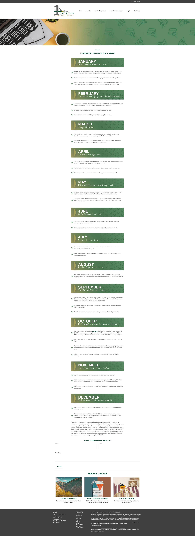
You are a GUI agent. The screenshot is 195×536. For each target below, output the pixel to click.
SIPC (124, 528)
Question (57, 453)
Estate (77, 517)
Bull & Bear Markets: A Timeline (97, 498)
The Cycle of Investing (126, 498)
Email (100, 443)
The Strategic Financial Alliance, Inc (107, 528)
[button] (88, 11)
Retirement (79, 514)
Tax (77, 520)
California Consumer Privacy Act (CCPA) (129, 521)
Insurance (78, 518)
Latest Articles (79, 524)
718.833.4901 (136, 1)
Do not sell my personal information (120, 523)
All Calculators (79, 527)
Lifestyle (78, 523)
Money (78, 521)
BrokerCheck (117, 512)
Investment (79, 515)
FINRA (121, 528)
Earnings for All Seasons (68, 498)
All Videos (78, 526)
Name (57, 443)
